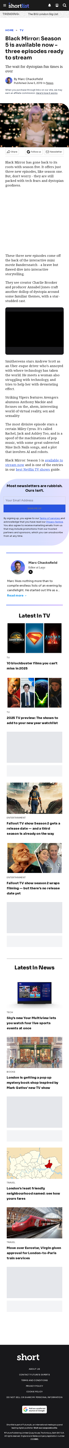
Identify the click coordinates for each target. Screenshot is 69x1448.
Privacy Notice (54, 521)
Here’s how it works (47, 93)
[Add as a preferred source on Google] (34, 1409)
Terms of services (50, 518)
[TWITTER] (31, 572)
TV (21, 30)
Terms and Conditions (34, 1380)
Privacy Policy (34, 1386)
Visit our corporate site (45, 1428)
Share (14, 151)
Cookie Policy (34, 1391)
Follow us (36, 151)
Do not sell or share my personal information (34, 1397)
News (49, 83)
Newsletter (56, 151)
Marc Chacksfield (30, 79)
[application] (34, 328)
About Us (34, 1369)
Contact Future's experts (34, 1374)
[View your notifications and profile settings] (49, 5)
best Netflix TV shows (33, 469)
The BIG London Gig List (43, 14)
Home (9, 30)
